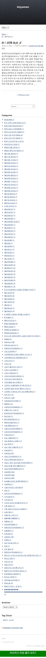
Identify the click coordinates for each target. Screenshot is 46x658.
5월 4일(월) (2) (9, 299)
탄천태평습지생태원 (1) (12, 574)
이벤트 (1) (7, 540)
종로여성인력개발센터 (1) (13, 552)
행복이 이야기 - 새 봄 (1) (13, 586)
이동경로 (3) (8, 534)
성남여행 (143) (9, 472)
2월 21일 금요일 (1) (11, 166)
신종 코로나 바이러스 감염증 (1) (15, 509)
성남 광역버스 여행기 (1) (13, 441)
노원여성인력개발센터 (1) (13, 407)
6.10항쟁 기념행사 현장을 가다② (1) (17, 314)
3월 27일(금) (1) (9, 234)
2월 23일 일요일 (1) (11, 172)
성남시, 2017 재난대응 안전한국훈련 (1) (18, 463)
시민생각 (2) (8, 500)
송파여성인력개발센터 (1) (13, 493)
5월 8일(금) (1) (9, 308)
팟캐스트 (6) (8, 583)
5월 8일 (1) (8, 305)
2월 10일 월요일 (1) (11, 153)
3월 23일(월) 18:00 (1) (12, 221)
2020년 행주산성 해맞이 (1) (14, 150)
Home (4, 34)
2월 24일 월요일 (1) (11, 175)
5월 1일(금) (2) (9, 293)
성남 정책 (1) (8, 444)
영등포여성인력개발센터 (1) (14, 527)
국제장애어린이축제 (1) (12, 401)
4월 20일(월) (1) (9, 262)
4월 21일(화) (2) (9, 265)
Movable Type (39, 646)
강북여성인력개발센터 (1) (13, 348)
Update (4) (8, 339)
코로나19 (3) (8, 564)
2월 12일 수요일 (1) (11, 160)
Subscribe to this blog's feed (13, 628)
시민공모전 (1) (9, 497)
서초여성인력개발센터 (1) (13, 432)
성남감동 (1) (8, 450)
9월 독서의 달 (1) (10, 320)
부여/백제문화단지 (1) (12, 419)
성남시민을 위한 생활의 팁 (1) (15, 466)
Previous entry (23, 95)
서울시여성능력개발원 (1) (13, 428)
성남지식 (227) (9, 478)
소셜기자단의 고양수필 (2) (13, 487)
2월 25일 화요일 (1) (11, 178)
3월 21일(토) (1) (9, 212)
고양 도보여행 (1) (10, 351)
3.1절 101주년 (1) (10, 206)
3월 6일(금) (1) (9, 255)
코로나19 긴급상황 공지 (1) (14, 568)
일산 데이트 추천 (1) (11, 543)
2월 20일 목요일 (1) (11, 163)
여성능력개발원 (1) (11, 524)
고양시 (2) (7, 364)
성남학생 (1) (8, 484)
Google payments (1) (11, 333)
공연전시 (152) (9, 398)
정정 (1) (7, 546)
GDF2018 (5, 620)
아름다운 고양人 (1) (11, 515)
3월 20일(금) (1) (9, 209)
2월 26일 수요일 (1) (11, 181)
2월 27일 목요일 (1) (11, 184)
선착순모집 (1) (9, 435)
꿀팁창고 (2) (8, 404)
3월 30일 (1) (8, 243)
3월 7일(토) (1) (9, 259)
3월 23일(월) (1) (9, 218)
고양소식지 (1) (9, 361)
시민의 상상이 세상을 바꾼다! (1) (16, 503)
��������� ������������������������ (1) (23, 591)
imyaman (23, 7)
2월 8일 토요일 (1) (10, 203)
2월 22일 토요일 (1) (11, 169)
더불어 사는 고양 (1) (11, 410)
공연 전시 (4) (8, 394)
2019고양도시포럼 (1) (12, 144)
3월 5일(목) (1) (9, 252)
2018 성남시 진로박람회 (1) (14, 129)
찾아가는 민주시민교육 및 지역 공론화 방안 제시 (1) (22, 555)
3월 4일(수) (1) (9, 249)
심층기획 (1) (8, 512)
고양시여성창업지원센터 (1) (14, 376)
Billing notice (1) (9, 327)
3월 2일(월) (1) (9, 240)
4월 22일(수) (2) (9, 268)
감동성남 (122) (9, 342)
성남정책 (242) (9, 475)
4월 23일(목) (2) (9, 271)
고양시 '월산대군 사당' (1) (13, 367)
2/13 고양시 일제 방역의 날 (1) (15, 123)
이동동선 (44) (9, 537)
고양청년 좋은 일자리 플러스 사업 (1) (17, 388)
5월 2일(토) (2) (9, 296)
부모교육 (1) (8, 416)
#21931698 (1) (9, 119)
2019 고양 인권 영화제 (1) (13, 138)
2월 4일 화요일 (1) (10, 197)
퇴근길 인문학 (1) (10, 577)
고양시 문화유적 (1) (11, 373)
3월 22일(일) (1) (9, 215)
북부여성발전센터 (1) (11, 422)
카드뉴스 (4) (8, 561)
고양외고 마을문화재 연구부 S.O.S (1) (17, 385)
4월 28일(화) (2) (9, 283)
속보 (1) (7, 490)
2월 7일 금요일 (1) (10, 200)
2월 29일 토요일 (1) (11, 191)
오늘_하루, (11, 620)
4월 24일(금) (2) (9, 274)
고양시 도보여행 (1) (11, 370)
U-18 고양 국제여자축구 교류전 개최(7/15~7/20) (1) (22, 336)
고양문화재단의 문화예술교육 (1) (16, 357)
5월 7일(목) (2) (9, 302)
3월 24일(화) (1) (9, 225)
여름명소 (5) (8, 521)
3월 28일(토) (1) (9, 237)
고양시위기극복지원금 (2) (13, 379)
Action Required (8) (11, 323)
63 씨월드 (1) (8, 317)
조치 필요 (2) (8, 549)
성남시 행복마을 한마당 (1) (13, 459)
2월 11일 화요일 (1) (11, 157)
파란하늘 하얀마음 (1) (12, 580)
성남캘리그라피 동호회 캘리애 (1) (16, 481)
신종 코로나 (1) (9, 506)
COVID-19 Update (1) (11, 330)
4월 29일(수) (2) (9, 286)
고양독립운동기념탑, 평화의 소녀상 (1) (18, 354)
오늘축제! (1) (8, 531)
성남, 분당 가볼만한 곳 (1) (13, 447)
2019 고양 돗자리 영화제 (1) (14, 132)
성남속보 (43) (9, 453)
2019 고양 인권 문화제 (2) (13, 135)
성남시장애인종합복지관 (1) (14, 469)
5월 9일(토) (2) (9, 311)
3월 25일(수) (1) (9, 228)
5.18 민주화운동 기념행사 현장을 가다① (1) (19, 290)
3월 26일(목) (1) (9, 231)
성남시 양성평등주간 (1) (12, 456)
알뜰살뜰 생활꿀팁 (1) (12, 518)
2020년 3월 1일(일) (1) (12, 147)
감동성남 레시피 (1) (11, 345)
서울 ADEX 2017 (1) (11, 425)
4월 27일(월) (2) (9, 280)
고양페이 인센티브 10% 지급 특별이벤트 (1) (19, 391)
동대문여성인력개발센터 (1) (14, 413)
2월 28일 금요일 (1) (11, 187)
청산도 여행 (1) (9, 558)
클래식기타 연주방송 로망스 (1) (15, 571)
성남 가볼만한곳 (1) (11, 438)
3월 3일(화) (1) (9, 246)
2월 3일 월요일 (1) (10, 194)
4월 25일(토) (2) (9, 277)
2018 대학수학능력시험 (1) (13, 126)
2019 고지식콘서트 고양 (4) (14, 141)
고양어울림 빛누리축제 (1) (13, 382)
